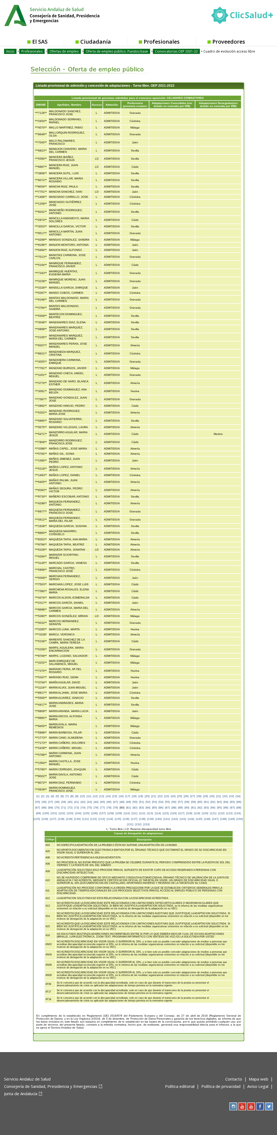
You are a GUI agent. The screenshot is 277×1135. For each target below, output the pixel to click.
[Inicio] (65, 15)
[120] (205, 813)
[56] (174, 801)
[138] (142, 818)
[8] (72, 796)
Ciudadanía (95, 41)
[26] (186, 796)
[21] (153, 796)
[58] (186, 801)
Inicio (10, 51)
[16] (121, 796)
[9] (76, 796)
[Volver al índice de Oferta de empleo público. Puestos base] (87, 65)
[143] (183, 818)
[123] (229, 813)
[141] (166, 818)
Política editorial (179, 1086)
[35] (37, 801)
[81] (128, 807)
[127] (53, 818)
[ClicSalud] (242, 16)
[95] (219, 807)
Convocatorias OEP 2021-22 (176, 51)
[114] (158, 813)
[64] (225, 801)
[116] (173, 813)
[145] (199, 818)
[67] (37, 807)
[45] (102, 801)
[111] (134, 813)
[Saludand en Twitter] (269, 1106)
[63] (219, 801)
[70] (57, 807)
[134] (110, 818)
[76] (96, 807)
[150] (239, 818)
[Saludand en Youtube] (251, 1106)
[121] (213, 813)
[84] (148, 807)
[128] (61, 818)
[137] (134, 818)
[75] (89, 807)
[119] (197, 813)
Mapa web (258, 1079)
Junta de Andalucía (20, 1093)
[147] (215, 818)
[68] (44, 807)
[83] (141, 807)
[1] (37, 796)
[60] (199, 801)
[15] (114, 796)
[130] (77, 818)
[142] (175, 818)
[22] (160, 796)
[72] (70, 807)
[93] (206, 807)
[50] (135, 801)
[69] (50, 807)
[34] (238, 796)
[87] (167, 807)
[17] (127, 796)
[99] (38, 813)
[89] (180, 807)
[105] (86, 813)
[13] (101, 796)
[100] (45, 813)
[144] (191, 818)
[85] (154, 807)
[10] (82, 796)
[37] (50, 801)
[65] (232, 801)
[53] (154, 801)
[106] (94, 813)
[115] (166, 813)
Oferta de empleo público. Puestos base (117, 51)
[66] (238, 801)
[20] (147, 796)
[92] (199, 807)
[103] (70, 813)
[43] (89, 801)
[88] (174, 807)
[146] (207, 818)
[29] (205, 796)
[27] (192, 796)
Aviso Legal (257, 1086)
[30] (212, 796)
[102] (62, 813)
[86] (161, 807)
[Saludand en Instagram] (233, 1106)
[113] (150, 813)
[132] (93, 818)
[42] (83, 801)
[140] (158, 818)
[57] (180, 801)
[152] (138, 824)
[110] (127, 813)
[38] (57, 801)
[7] (67, 796)
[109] (119, 813)
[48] (122, 801)
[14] (108, 796)
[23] (166, 796)
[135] (118, 818)
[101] (54, 813)
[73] (76, 807)
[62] (212, 801)
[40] (70, 801)
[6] (62, 796)
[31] (218, 796)
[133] (101, 818)
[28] (199, 796)
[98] (238, 807)
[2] (42, 796)
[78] (109, 807)
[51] (141, 801)
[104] (78, 813)
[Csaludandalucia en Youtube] (242, 1106)
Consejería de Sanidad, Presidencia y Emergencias (50, 1086)
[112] (142, 813)
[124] (237, 813)
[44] (96, 801)
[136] (126, 818)
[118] (189, 813)
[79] (115, 807)
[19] (140, 796)
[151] (130, 824)
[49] (128, 801)
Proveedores (228, 41)
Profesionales (162, 41)
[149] (231, 818)
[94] (212, 807)
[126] (45, 818)
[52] (148, 801)
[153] (146, 824)
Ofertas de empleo (64, 51)
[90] (186, 807)
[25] (179, 796)
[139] (150, 818)
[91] (193, 807)
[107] (102, 813)
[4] (52, 796)
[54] (161, 801)
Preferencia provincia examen (135, 105)
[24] (173, 796)
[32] (225, 796)
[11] (89, 796)
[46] (109, 801)
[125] (37, 818)
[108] (110, 813)
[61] (206, 801)
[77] (102, 807)
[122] (221, 813)
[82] (135, 807)
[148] (223, 818)
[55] (167, 801)
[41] (76, 801)
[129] (69, 818)
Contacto (233, 1079)
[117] (181, 813)
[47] (115, 801)
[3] (47, 796)
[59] (193, 801)
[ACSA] (4, 1102)
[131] (85, 818)
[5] (57, 796)
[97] (232, 807)
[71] (63, 807)
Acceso (97, 104)
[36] (44, 801)
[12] (95, 796)
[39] (63, 801)
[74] (83, 807)
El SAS (40, 41)
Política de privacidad (220, 1086)
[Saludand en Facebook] (260, 1106)
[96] (225, 807)
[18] (134, 796)
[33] (231, 796)
